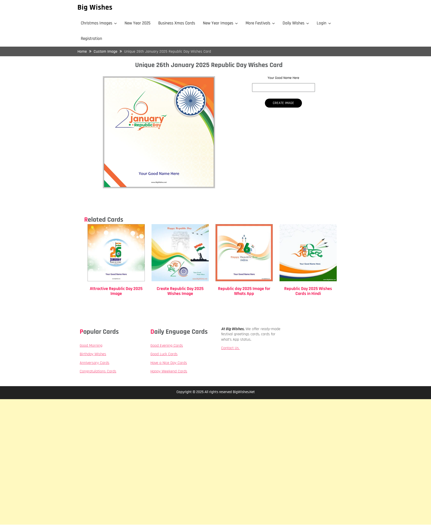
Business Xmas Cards (176, 23)
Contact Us (230, 348)
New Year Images (218, 23)
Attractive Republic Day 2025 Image (116, 291)
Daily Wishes (293, 23)
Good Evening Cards (166, 345)
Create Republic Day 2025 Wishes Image (180, 291)
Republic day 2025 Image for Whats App (244, 291)
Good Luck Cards (164, 354)
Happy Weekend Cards (168, 371)
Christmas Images (96, 23)
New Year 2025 (137, 23)
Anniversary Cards (94, 362)
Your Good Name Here (283, 78)
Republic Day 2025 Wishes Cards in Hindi (308, 291)
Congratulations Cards (98, 371)
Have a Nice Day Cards (168, 362)
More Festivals (258, 23)
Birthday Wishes (93, 354)
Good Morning (91, 345)
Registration (91, 38)
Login (321, 23)
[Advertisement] (215, 430)
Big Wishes (94, 7)
